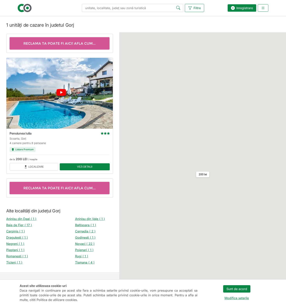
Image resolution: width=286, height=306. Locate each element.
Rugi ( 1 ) (81, 256)
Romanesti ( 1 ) (17, 256)
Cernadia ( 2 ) (85, 231)
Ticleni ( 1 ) (14, 262)
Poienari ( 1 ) (84, 250)
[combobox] (132, 8)
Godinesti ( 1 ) (85, 237)
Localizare (36, 166)
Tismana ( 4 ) (85, 262)
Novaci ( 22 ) (85, 244)
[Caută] (179, 8)
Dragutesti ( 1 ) (17, 237)
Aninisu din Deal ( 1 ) (21, 219)
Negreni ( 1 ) (15, 244)
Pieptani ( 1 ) (15, 250)
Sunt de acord (236, 289)
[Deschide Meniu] (263, 8)
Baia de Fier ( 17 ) (19, 225)
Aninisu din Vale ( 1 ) (90, 219)
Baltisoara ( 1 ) (85, 225)
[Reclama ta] (60, 43)
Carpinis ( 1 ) (15, 231)
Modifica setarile (237, 298)
